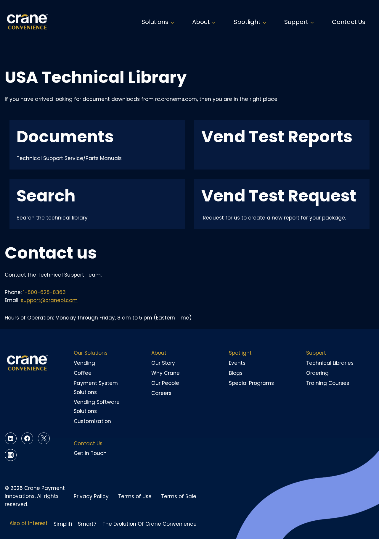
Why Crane (165, 373)
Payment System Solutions (96, 388)
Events (237, 363)
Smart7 (87, 523)
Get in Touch (90, 453)
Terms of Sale (178, 496)
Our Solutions (90, 352)
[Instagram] (11, 455)
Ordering (317, 373)
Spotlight (240, 352)
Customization (92, 421)
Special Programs (251, 383)
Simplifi (63, 523)
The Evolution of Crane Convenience (149, 523)
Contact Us (348, 22)
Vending (84, 363)
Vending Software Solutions (97, 406)
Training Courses (327, 383)
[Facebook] (27, 438)
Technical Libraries (330, 363)
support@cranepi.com (49, 300)
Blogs (236, 373)
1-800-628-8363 (44, 292)
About (158, 352)
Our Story (163, 363)
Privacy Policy (91, 496)
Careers (161, 393)
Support (316, 352)
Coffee (82, 373)
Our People (165, 383)
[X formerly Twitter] (44, 438)
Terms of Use (135, 496)
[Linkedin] (11, 438)
